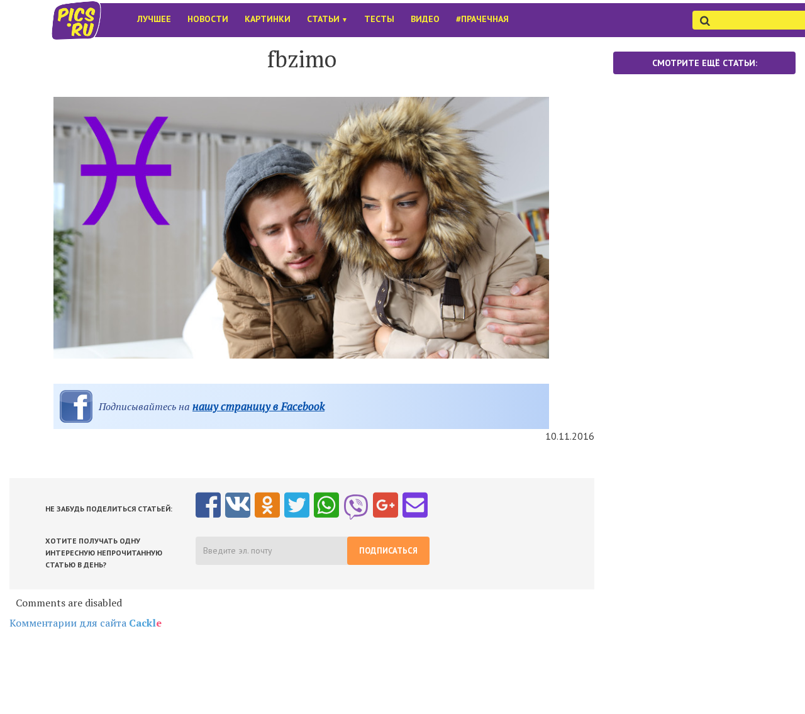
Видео (425, 19)
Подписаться (388, 550)
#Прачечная (482, 19)
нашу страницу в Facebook (258, 406)
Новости (207, 19)
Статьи (327, 19)
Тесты (379, 19)
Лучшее (154, 19)
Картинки (268, 19)
